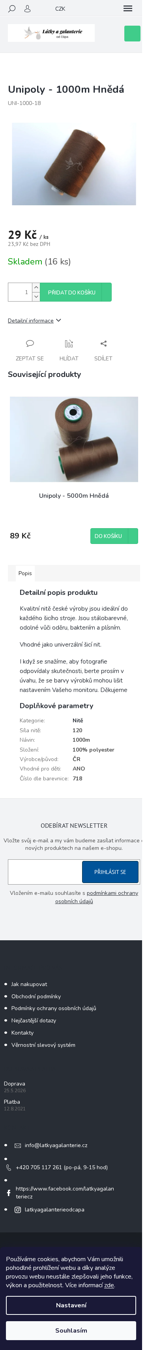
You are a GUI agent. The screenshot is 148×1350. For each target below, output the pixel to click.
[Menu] (128, 9)
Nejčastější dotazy (33, 1020)
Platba (12, 1102)
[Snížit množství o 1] (36, 296)
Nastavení (71, 1305)
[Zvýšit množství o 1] (36, 287)
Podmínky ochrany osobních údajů (53, 1008)
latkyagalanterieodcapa (54, 1209)
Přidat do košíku (72, 292)
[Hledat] (12, 8)
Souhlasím (71, 1330)
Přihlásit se (110, 872)
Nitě (78, 720)
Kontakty (22, 1033)
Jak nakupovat (29, 984)
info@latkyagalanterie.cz (56, 1145)
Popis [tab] (25, 573)
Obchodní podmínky (36, 996)
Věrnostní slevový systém (43, 1045)
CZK (60, 9)
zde (109, 1285)
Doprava (14, 1084)
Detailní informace (31, 320)
